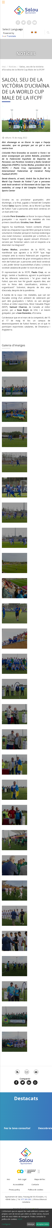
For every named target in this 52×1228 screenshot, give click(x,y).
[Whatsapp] (35, 1082)
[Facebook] (16, 1082)
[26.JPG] (14, 764)
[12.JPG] (14, 538)
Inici (4, 66)
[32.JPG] (14, 916)
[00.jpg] (14, 361)
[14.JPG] (14, 588)
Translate (11, 36)
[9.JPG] (14, 462)
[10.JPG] (14, 487)
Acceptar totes (43, 1224)
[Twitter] (22, 1082)
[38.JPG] (14, 1016)
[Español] (35, 32)
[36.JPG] (14, 966)
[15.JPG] (14, 613)
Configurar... (6, 1224)
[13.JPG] (14, 563)
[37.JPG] (14, 991)
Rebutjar (30, 1224)
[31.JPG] (14, 890)
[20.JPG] (14, 689)
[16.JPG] (14, 638)
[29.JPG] (14, 840)
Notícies (12, 66)
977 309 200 (26, 1199)
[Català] (32, 32)
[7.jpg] (14, 412)
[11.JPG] (14, 513)
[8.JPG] (14, 437)
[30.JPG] (14, 865)
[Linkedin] (29, 1082)
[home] (26, 10)
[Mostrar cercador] (48, 32)
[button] (3, 3)
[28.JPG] (14, 815)
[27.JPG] (14, 790)
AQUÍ (20, 1219)
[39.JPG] (14, 1042)
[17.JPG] (14, 664)
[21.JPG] (14, 714)
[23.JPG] (14, 739)
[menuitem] (32, 32)
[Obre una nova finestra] (18, 22)
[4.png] (14, 387)
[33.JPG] (14, 941)
